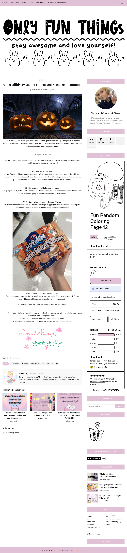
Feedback (90, 525)
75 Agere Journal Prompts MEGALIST (110, 496)
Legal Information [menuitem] (37, 3)
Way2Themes (57, 550)
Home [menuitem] (4, 3)
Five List (9, 358)
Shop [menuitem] (24, 3)
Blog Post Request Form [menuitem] (57, 3)
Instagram (53, 313)
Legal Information (93, 527)
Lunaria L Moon (37, 90)
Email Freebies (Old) (113, 522)
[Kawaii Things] (93, 534)
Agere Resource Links (114, 519)
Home (89, 516)
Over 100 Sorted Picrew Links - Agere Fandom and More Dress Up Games (15, 415)
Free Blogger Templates (80, 550)
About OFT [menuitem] (14, 3)
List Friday (16, 358)
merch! (53, 316)
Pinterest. (60, 318)
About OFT (110, 516)
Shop (108, 525)
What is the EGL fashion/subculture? (107, 475)
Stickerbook (91, 522)
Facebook (43, 313)
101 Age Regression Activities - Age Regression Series (111, 486)
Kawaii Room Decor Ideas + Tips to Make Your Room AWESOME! (69, 415)
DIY (88, 519)
